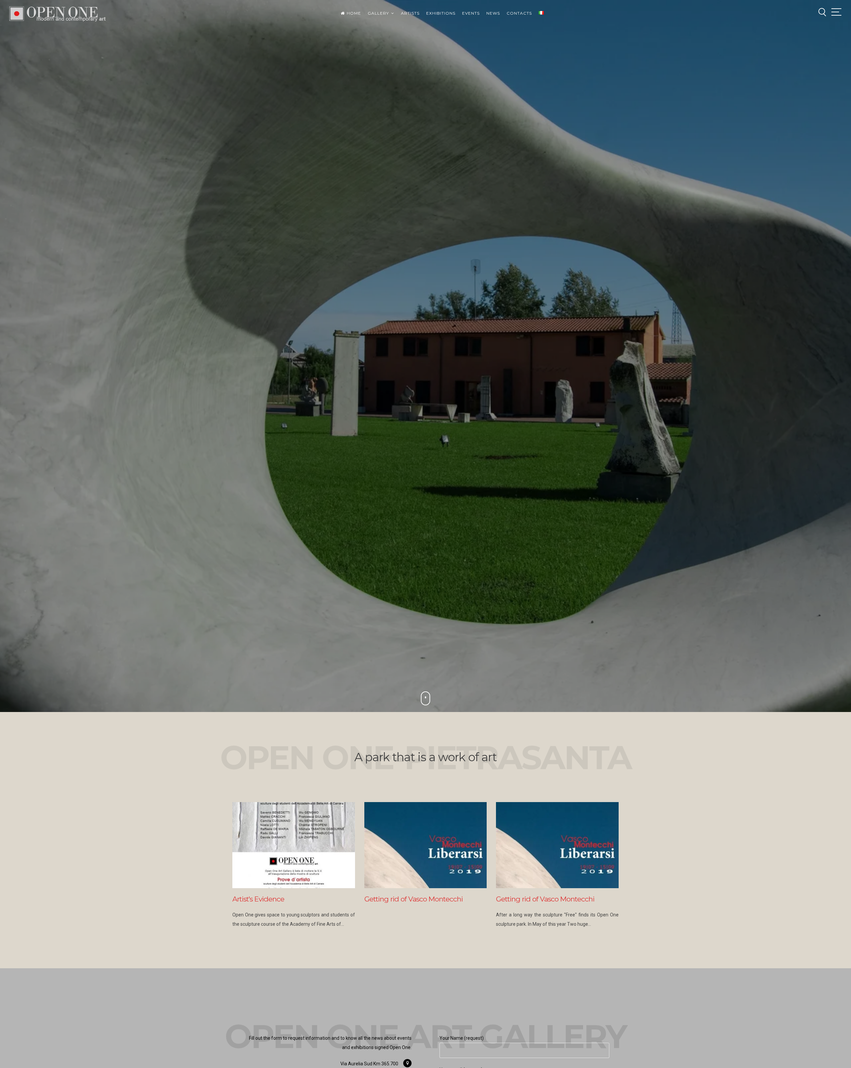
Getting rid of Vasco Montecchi (413, 899)
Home (354, 13)
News (493, 13)
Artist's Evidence (258, 899)
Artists (410, 13)
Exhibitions (440, 13)
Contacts (519, 13)
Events (471, 13)
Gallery (378, 13)
